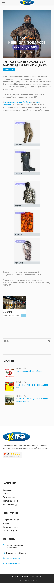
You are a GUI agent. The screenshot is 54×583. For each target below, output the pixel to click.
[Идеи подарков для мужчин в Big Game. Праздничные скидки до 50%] (27, 34)
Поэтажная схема (10, 501)
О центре (15, 576)
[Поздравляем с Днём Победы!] (9, 373)
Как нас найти (37, 576)
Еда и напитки (9, 497)
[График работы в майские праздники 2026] (9, 386)
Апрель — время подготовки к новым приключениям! (32, 400)
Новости (25, 576)
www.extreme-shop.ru (13, 558)
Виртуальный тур (10, 504)
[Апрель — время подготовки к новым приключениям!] (9, 400)
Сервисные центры (11, 531)
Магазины (7, 494)
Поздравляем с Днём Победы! (29, 371)
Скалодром (7, 490)
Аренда (6, 523)
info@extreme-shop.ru (14, 563)
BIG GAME (7, 312)
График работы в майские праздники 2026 (32, 386)
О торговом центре (11, 520)
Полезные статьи (10, 527)
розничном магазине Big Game (17, 102)
